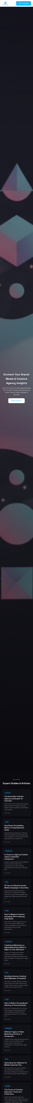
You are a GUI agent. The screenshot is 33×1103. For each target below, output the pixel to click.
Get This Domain (24, 3)
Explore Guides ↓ (16, 401)
